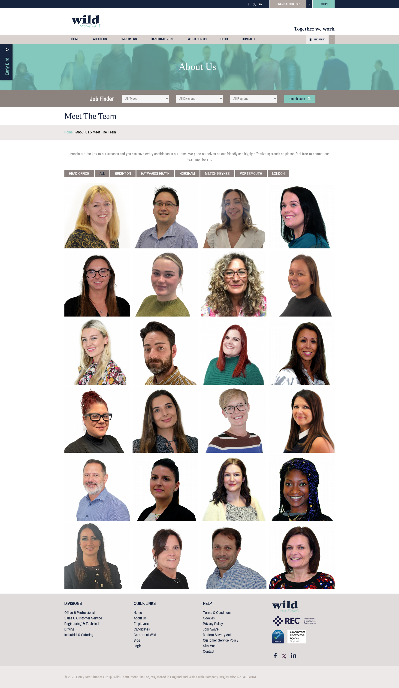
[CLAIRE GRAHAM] (233, 352)
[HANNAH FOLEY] (97, 352)
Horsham (187, 173)
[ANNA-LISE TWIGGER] (302, 556)
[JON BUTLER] (165, 215)
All (102, 173)
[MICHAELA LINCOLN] (165, 420)
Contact (248, 39)
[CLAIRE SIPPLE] (165, 556)
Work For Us (197, 39)
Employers (129, 39)
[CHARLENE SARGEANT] (302, 488)
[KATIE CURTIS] (97, 284)
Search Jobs (298, 99)
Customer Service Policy (220, 640)
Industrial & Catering (79, 634)
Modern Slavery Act (217, 634)
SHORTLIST (319, 39)
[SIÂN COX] (302, 215)
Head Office (79, 173)
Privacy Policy (213, 623)
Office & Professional (79, 612)
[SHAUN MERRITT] (97, 488)
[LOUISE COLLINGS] (233, 215)
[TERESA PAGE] (165, 488)
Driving (69, 629)
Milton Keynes (217, 173)
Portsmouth (251, 173)
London (278, 173)
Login (138, 645)
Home (75, 39)
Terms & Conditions (217, 612)
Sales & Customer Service (83, 618)
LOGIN (324, 4)
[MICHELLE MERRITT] (302, 420)
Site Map (209, 645)
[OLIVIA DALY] (165, 284)
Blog (224, 39)
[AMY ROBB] (233, 488)
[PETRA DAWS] (233, 284)
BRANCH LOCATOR (288, 4)
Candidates (142, 629)
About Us (100, 39)
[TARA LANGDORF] (97, 420)
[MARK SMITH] (233, 556)
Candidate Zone (162, 39)
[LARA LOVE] (233, 420)
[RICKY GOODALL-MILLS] (165, 352)
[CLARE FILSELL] (302, 284)
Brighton (123, 173)
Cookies (209, 618)
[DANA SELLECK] (97, 556)
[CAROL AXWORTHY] (97, 215)
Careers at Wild (145, 634)
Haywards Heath (155, 173)
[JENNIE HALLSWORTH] (302, 352)
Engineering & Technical (81, 623)
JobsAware (211, 629)
